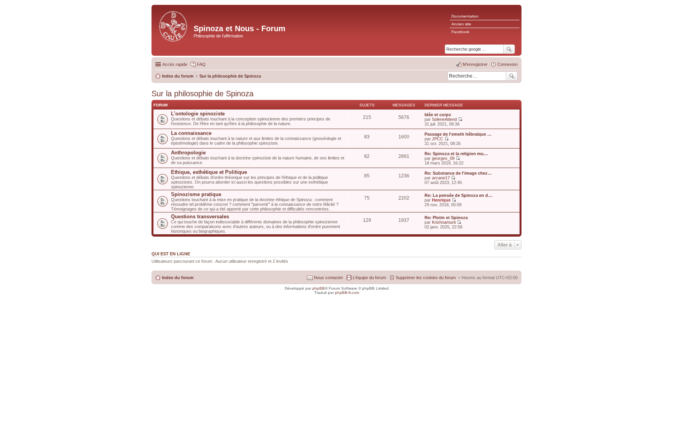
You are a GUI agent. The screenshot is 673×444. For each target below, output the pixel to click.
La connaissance (191, 133)
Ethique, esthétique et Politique (209, 172)
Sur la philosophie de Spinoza (203, 93)
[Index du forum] (173, 25)
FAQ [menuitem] (201, 64)
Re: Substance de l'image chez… (458, 173)
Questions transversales (200, 216)
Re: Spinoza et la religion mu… (456, 153)
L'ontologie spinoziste (198, 114)
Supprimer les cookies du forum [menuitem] (426, 277)
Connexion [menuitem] (507, 64)
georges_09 (443, 158)
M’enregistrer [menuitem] (475, 64)
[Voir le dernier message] (460, 119)
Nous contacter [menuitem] (328, 277)
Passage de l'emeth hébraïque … (458, 134)
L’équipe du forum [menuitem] (369, 277)
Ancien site (461, 24)
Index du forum (178, 277)
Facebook (460, 32)
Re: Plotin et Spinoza (446, 217)
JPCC (437, 138)
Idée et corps (438, 114)
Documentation (465, 16)
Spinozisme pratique (196, 194)
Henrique (441, 200)
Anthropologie (188, 153)
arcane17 (441, 177)
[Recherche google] (509, 49)
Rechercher (512, 76)
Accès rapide (174, 64)
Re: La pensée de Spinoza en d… (458, 195)
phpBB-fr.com (347, 292)
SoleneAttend (444, 119)
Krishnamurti (444, 222)
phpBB (318, 288)
